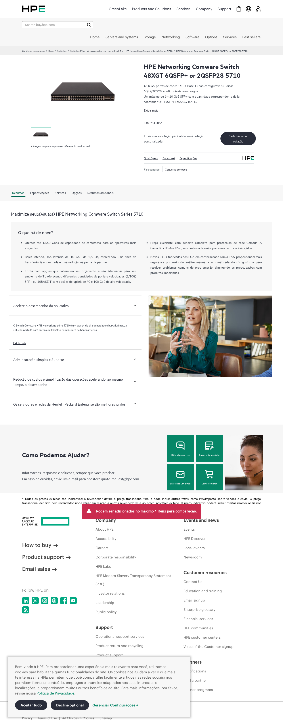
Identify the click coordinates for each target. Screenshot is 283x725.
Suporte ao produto (209, 454)
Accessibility (106, 538)
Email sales (36, 569)
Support (224, 9)
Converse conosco (176, 169)
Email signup (194, 600)
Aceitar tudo (31, 705)
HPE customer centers (202, 637)
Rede (51, 51)
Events (189, 529)
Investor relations (110, 593)
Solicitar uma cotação (238, 138)
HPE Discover (195, 538)
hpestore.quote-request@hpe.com (113, 478)
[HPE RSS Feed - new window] (25, 609)
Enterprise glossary (199, 609)
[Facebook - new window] (63, 600)
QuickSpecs (151, 158)
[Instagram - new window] (44, 600)
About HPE (104, 529)
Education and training (203, 591)
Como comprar (209, 483)
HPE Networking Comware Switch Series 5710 (148, 51)
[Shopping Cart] (238, 8)
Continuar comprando (33, 51)
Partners (193, 662)
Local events (194, 548)
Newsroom (193, 557)
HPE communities (198, 628)
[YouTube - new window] (73, 600)
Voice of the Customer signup (208, 646)
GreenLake (118, 9)
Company (204, 9)
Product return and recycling (119, 645)
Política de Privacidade (55, 693)
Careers (102, 548)
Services (183, 9)
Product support (43, 557)
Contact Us (193, 581)
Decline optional (70, 705)
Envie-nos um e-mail (180, 483)
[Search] (89, 24)
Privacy (27, 718)
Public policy (106, 612)
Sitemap (105, 718)
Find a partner (195, 680)
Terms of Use (47, 718)
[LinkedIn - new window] (25, 600)
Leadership (105, 602)
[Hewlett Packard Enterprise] (33, 8)
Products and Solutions (151, 9)
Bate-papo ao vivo (180, 454)
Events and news (201, 520)
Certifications (195, 671)
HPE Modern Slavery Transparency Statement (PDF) (133, 579)
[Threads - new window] (54, 600)
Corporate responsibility (116, 557)
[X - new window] (35, 600)
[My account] (258, 8)
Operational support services (120, 636)
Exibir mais (151, 110)
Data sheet (169, 158)
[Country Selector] (248, 8)
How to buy (36, 545)
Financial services (198, 619)
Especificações (188, 158)
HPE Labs (103, 566)
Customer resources (205, 572)
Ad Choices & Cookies (78, 718)
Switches (62, 51)
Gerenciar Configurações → (115, 705)
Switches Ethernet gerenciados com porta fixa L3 (95, 51)
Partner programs (198, 689)
